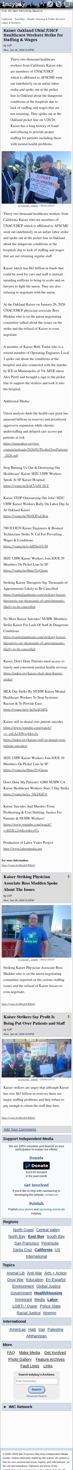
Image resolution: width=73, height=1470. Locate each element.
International (36, 1256)
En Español (56, 1279)
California (7, 19)
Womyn (49, 1313)
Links (47, 1366)
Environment (23, 1286)
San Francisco (26, 1243)
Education (34, 1279)
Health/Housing (48, 1293)
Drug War (15, 1279)
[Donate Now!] (36, 1166)
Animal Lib (16, 1273)
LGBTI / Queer (24, 1306)
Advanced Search (36, 1396)
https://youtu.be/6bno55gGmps (25, 570)
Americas (18, 1329)
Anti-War (34, 1273)
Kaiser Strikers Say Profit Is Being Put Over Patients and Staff (34, 1019)
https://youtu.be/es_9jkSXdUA (25, 794)
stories (26, 1209)
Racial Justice (29, 1313)
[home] (33, 4)
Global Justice (48, 1286)
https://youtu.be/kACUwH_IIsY (26, 485)
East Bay (20, 19)
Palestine (55, 1329)
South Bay (56, 1236)
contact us (51, 1194)
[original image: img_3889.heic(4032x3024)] (36, 931)
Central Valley (48, 1230)
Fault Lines (29, 1366)
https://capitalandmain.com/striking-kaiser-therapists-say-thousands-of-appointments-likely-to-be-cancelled (34, 600)
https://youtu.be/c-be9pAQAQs (25, 709)
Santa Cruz (22, 1249)
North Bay (17, 1236)
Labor (52, 1299)
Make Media (29, 1352)
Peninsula (49, 1243)
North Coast (23, 1230)
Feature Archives (50, 1359)
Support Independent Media (28, 1139)
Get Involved (55, 1352)
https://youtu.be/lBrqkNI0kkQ (18, 865)
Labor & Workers (11, 22)
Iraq (41, 1329)
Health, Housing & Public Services (46, 19)
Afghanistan (36, 1336)
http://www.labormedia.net (22, 848)
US (57, 1249)
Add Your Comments (20, 1129)
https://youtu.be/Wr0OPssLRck (25, 515)
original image (28, 205)
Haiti (32, 1329)
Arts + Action (55, 1273)
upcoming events (50, 1209)
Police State (50, 1306)
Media (39, 1299)
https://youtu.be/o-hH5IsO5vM (25, 546)
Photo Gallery (20, 1359)
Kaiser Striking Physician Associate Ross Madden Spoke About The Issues (31, 882)
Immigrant (23, 1299)
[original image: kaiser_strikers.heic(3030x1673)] (36, 1058)
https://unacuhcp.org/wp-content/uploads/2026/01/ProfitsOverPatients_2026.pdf (35, 449)
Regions (10, 1222)
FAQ (11, 1352)
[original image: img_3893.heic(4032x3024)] (36, 177)
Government (21, 1293)
